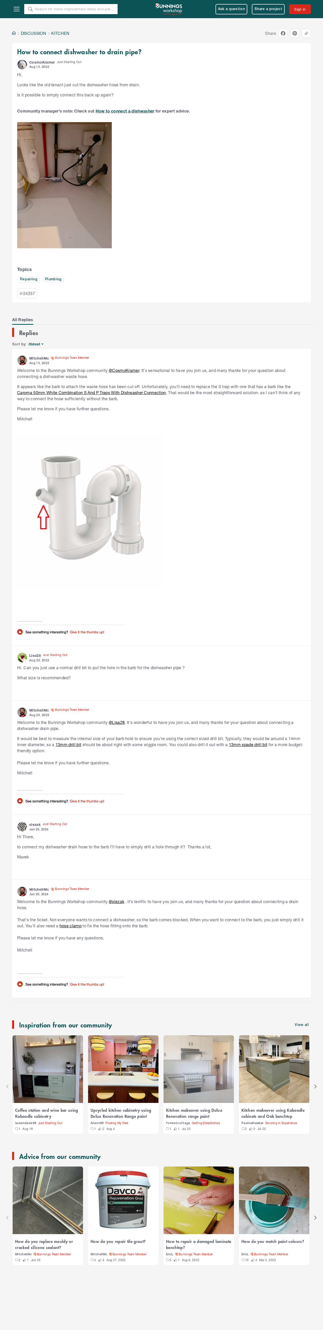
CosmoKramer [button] (42, 62)
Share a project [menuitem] (268, 9)
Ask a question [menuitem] (231, 9)
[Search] (30, 9)
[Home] (14, 33)
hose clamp (71, 925)
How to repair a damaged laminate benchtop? (198, 1244)
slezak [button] (35, 824)
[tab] (22, 320)
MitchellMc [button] (39, 358)
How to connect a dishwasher (125, 110)
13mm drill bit (69, 744)
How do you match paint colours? (272, 1241)
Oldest (35, 344)
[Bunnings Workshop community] (169, 9)
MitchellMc (23, 1254)
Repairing (28, 279)
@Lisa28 (117, 722)
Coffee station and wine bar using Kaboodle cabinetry (46, 1113)
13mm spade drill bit (248, 744)
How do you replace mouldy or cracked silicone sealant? (44, 1244)
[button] (22, 65)
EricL (170, 1254)
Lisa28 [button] (35, 655)
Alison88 (97, 1123)
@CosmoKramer (124, 370)
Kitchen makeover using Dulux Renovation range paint (194, 1113)
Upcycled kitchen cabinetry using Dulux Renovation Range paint (121, 1113)
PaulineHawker (252, 1123)
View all (302, 1025)
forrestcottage (178, 1123)
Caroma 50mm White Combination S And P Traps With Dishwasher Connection (91, 392)
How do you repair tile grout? (118, 1241)
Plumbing (53, 279)
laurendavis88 (25, 1123)
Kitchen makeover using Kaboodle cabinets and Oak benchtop (273, 1113)
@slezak (116, 901)
